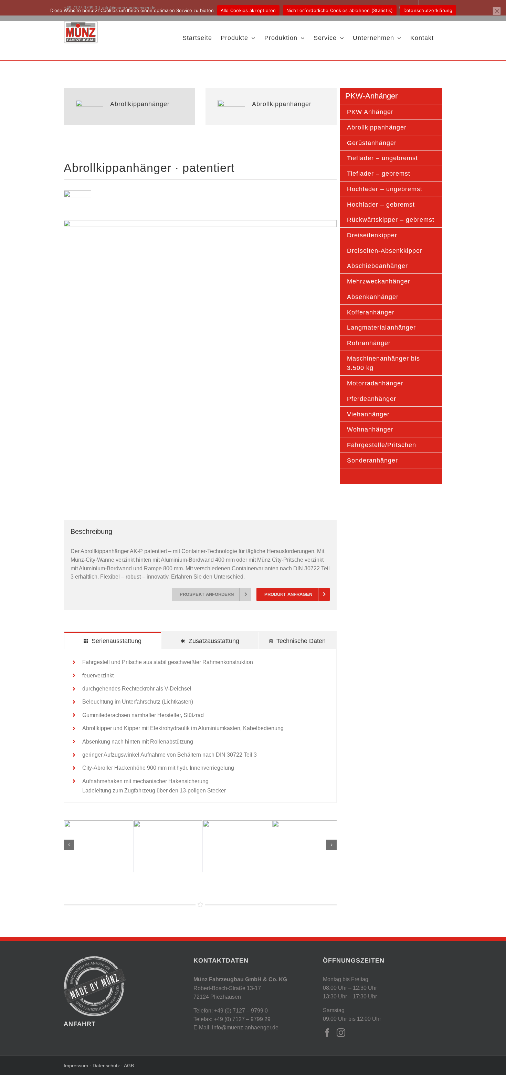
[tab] (112, 640)
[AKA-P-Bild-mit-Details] (200, 223)
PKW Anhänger (370, 111)
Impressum (76, 1065)
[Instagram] (341, 1032)
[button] (69, 845)
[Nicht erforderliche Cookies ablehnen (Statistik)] (497, 11)
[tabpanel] (200, 726)
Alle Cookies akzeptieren (248, 10)
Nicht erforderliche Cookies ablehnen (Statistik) (339, 10)
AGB (129, 1065)
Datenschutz (105, 1065)
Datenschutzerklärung (428, 10)
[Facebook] (327, 1032)
